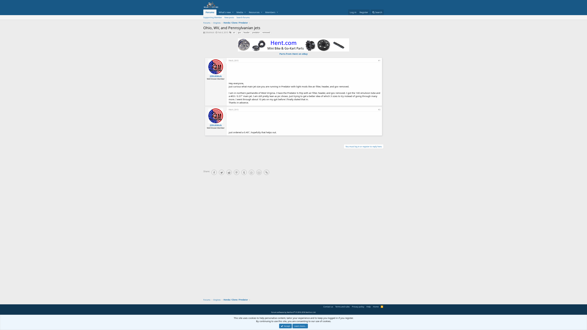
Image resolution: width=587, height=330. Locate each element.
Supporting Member (212, 17)
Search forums (243, 17)
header (247, 32)
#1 (379, 60)
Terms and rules (342, 306)
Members (270, 12)
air (234, 32)
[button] (232, 12)
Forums (210, 12)
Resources (254, 12)
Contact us (328, 306)
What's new (225, 12)
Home (376, 306)
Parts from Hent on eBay (293, 53)
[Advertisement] (304, 72)
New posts (229, 17)
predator (256, 32)
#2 (379, 109)
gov (239, 32)
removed (266, 32)
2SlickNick (209, 32)
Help (368, 306)
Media (239, 12)
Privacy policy (358, 306)
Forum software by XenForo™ (293, 312)
